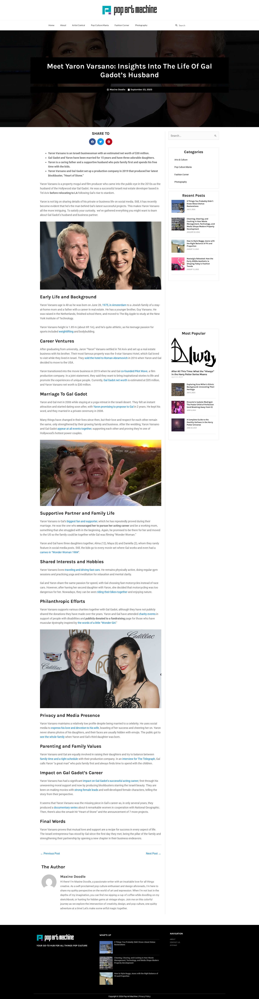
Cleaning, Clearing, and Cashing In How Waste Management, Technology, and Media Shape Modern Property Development (201, 224)
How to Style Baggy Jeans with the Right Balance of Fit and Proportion (201, 243)
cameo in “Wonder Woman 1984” (59, 552)
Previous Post (50, 853)
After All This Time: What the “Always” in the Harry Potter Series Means (192, 373)
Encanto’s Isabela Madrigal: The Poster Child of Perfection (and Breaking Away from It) (200, 404)
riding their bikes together (112, 592)
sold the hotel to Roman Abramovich (106, 358)
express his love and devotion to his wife (75, 727)
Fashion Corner (122, 25)
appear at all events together (74, 428)
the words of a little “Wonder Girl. (97, 622)
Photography (141, 25)
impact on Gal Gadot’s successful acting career (110, 780)
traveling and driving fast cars (82, 569)
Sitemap (173, 945)
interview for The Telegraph (138, 758)
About (63, 25)
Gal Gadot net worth (116, 380)
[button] (92, 141)
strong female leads (86, 789)
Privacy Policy (144, 996)
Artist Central (78, 25)
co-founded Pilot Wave (134, 371)
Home (51, 25)
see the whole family (52, 736)
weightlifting (66, 331)
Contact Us (175, 942)
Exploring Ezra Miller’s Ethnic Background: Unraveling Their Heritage (200, 387)
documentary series (66, 807)
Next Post (153, 853)
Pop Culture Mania (100, 25)
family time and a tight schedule (59, 758)
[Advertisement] (193, 301)
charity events (147, 614)
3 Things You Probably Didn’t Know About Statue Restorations (200, 203)
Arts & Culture (180, 160)
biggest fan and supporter (82, 521)
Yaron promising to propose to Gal (113, 406)
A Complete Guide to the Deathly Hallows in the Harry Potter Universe (200, 422)
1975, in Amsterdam (114, 305)
